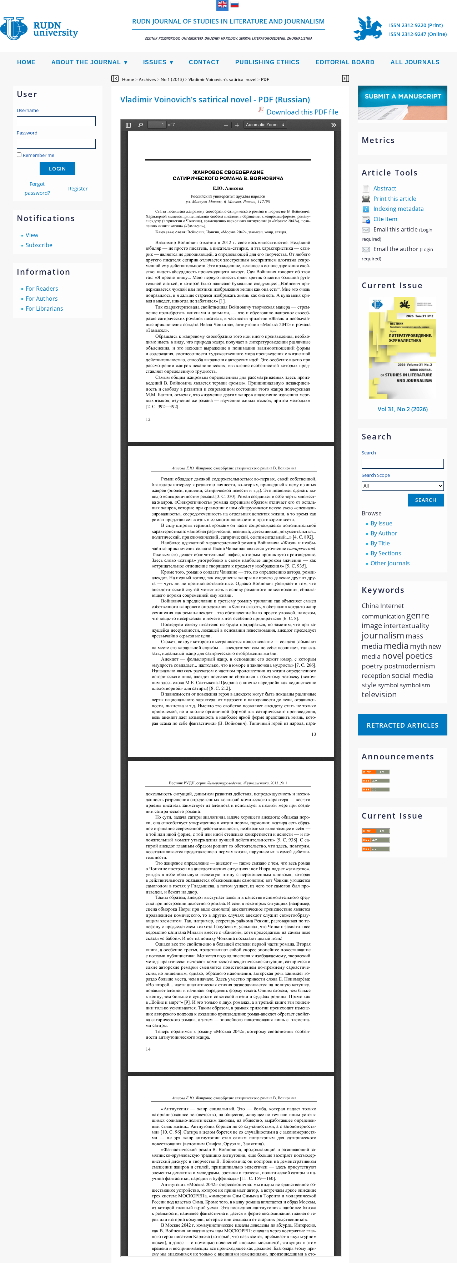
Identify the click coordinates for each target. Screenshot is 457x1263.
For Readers (42, 288)
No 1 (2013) (172, 79)
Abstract (384, 188)
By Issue (381, 523)
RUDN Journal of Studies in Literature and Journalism (228, 29)
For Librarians (44, 308)
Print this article (394, 199)
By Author (384, 533)
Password (27, 132)
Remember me (38, 155)
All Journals (415, 62)
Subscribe (39, 245)
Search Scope (376, 475)
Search (369, 452)
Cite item (385, 219)
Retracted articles (403, 725)
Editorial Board (345, 62)
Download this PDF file (302, 112)
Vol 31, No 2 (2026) (403, 409)
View (32, 235)
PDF (265, 79)
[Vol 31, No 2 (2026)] (402, 397)
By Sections (386, 553)
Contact (204, 62)
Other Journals (390, 563)
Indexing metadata (398, 209)
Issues (155, 62)
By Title (380, 543)
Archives (147, 79)
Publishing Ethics (267, 62)
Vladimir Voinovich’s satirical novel (222, 79)
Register (78, 188)
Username (28, 110)
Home (26, 62)
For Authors (42, 298)
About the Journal (86, 62)
